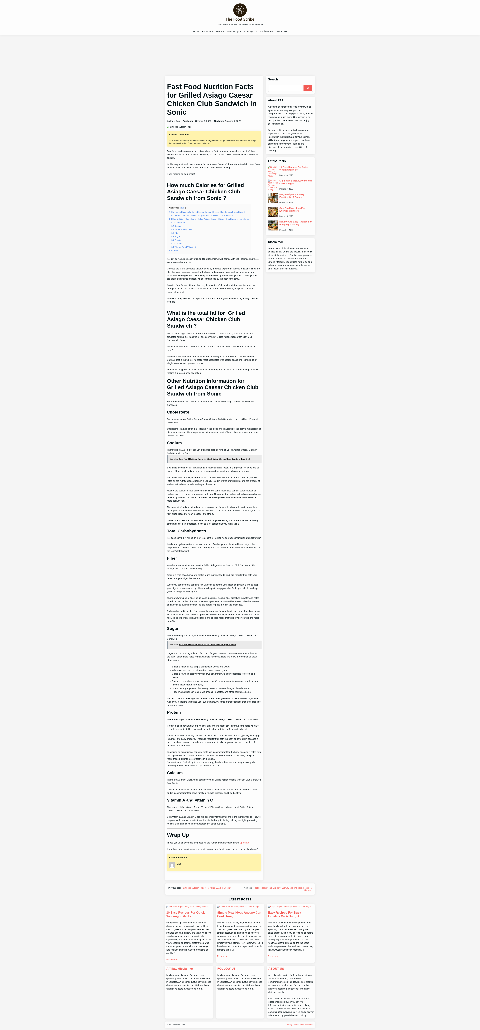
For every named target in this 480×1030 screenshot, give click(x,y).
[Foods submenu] (223, 31)
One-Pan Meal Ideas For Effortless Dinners (292, 209)
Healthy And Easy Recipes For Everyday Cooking (295, 223)
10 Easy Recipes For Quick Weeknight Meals (293, 168)
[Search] (308, 88)
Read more (172, 959)
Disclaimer (309, 1025)
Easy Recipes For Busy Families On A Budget (291, 195)
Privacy (289, 1025)
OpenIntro (245, 842)
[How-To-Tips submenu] (241, 31)
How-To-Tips (233, 31)
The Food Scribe (179, 1025)
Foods (219, 31)
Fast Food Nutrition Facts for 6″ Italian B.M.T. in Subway (206, 888)
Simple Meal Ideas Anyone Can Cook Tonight (295, 182)
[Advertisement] (240, 55)
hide (183, 208)
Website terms (299, 1025)
